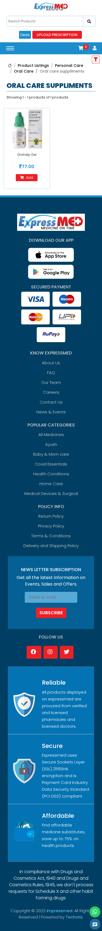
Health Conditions (51, 474)
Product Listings (33, 65)
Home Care (51, 484)
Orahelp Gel (26, 154)
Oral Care (23, 71)
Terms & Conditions (51, 536)
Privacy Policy (51, 526)
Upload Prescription (57, 34)
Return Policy (51, 516)
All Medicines (51, 434)
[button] (80, 48)
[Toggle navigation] (10, 48)
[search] (89, 21)
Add (29, 177)
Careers (51, 392)
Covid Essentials (51, 464)
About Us (51, 363)
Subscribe (51, 613)
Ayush (51, 444)
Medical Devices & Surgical (51, 493)
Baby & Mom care (51, 454)
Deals (25, 34)
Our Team (51, 382)
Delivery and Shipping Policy (51, 545)
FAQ (51, 372)
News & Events (51, 412)
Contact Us (51, 402)
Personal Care (69, 65)
